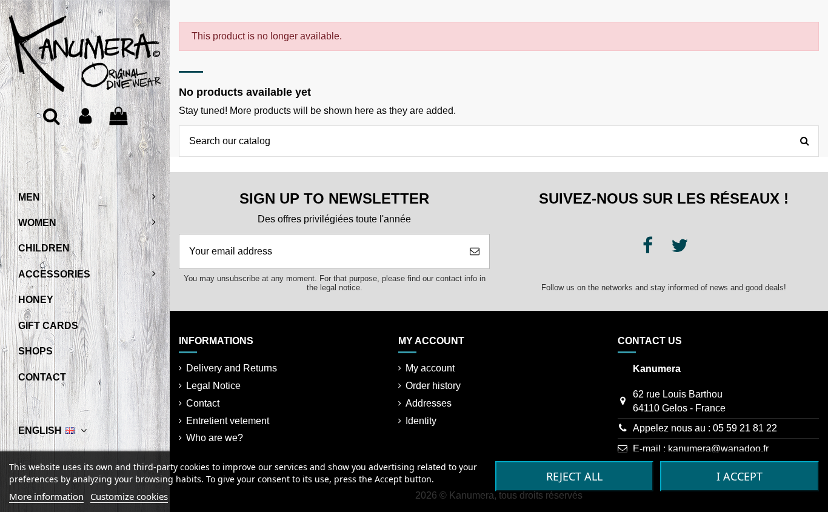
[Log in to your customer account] (85, 116)
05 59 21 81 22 (745, 428)
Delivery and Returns (231, 368)
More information (46, 496)
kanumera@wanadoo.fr (718, 449)
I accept (739, 476)
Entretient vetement (227, 421)
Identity (421, 421)
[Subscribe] (474, 251)
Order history (433, 386)
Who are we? (214, 438)
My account (430, 368)
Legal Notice (213, 386)
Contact (202, 403)
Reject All (574, 476)
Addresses (429, 403)
